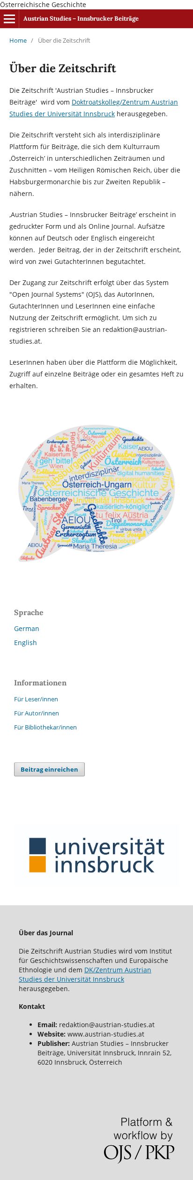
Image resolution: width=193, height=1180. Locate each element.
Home (18, 40)
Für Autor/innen (36, 713)
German (26, 628)
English (25, 642)
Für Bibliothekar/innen (45, 727)
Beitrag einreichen (49, 769)
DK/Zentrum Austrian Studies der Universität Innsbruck (85, 974)
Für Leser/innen (36, 699)
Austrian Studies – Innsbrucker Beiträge (81, 19)
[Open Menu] (9, 18)
